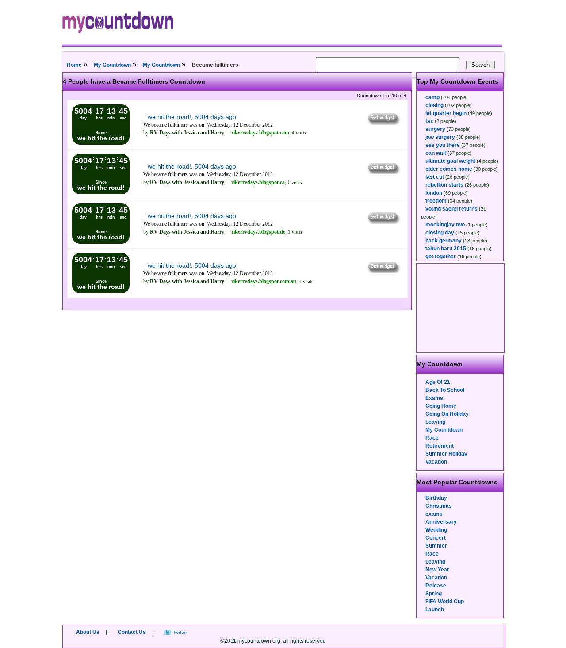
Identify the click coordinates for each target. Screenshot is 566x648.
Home (74, 65)
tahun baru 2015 (445, 248)
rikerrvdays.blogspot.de (258, 232)
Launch (434, 609)
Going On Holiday (447, 414)
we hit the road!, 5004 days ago (192, 116)
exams (434, 514)
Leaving (435, 422)
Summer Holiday (446, 454)
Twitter (180, 632)
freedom (436, 201)
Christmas (438, 506)
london (433, 193)
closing (434, 105)
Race (432, 438)
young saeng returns (451, 209)
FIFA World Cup (444, 601)
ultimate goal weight (450, 161)
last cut (434, 177)
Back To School (444, 390)
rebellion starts (444, 185)
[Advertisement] (461, 308)
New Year (437, 570)
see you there (442, 145)
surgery (435, 129)
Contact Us (132, 632)
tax (429, 121)
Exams (434, 398)
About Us (87, 632)
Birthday (436, 498)
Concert (435, 538)
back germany (443, 241)
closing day (439, 233)
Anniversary (441, 522)
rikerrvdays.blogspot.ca (258, 182)
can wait (435, 153)
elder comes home (448, 169)
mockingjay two (445, 225)
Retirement (439, 446)
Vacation (436, 462)
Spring (433, 593)
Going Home (440, 406)
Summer (436, 546)
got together (440, 256)
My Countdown (112, 65)
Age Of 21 (437, 382)
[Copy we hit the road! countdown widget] (383, 122)
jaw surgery (440, 137)
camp (432, 97)
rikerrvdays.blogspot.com (260, 133)
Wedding (436, 530)
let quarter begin (446, 113)
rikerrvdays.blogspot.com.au (263, 281)
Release (435, 586)
